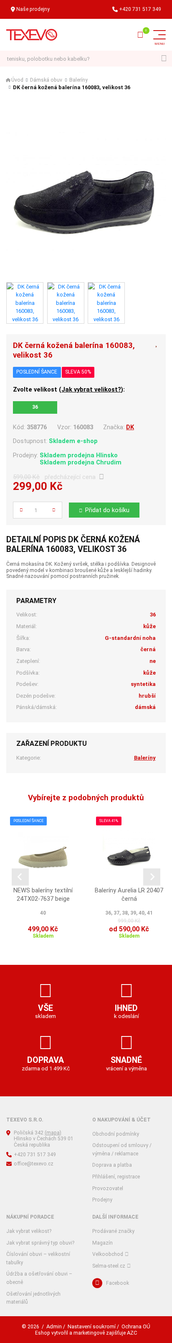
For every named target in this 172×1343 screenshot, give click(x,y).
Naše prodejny (33, 9)
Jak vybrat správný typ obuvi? (40, 1243)
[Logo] (31, 35)
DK (130, 427)
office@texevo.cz (33, 1164)
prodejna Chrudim (94, 462)
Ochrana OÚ (135, 1326)
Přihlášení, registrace (116, 1177)
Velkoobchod (107, 1254)
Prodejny (102, 1200)
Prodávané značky (113, 1231)
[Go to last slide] (20, 877)
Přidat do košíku (107, 510)
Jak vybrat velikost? (91, 389)
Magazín (102, 1243)
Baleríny (78, 80)
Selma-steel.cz (108, 1266)
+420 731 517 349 (140, 9)
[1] (164, 59)
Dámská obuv (46, 80)
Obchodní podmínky (115, 1134)
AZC (132, 1333)
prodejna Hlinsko (93, 455)
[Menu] (159, 35)
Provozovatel (107, 1188)
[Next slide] (151, 877)
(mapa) (53, 1133)
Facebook (117, 1283)
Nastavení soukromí (92, 1326)
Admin (54, 1326)
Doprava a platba (112, 1165)
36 (35, 407)
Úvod (17, 80)
